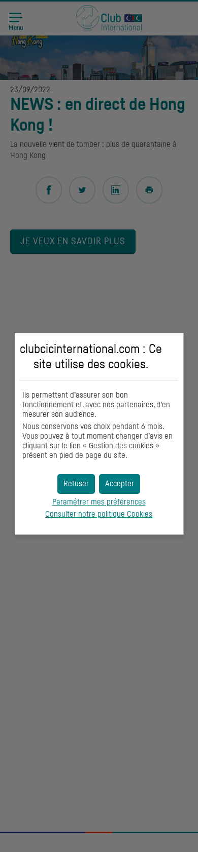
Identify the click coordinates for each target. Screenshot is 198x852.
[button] (119, 484)
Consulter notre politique (98, 514)
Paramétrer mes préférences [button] (99, 502)
